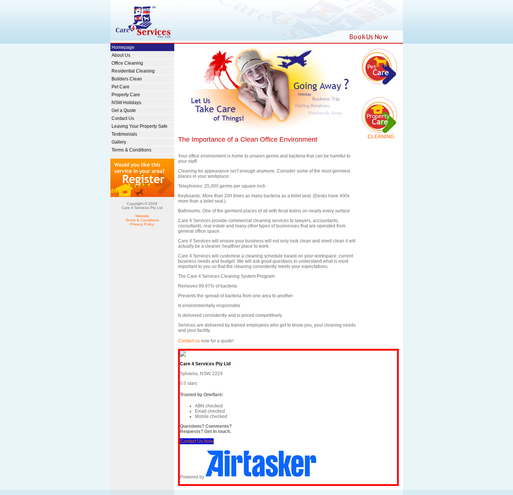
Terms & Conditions (131, 150)
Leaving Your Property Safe (139, 126)
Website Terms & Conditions (142, 218)
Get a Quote (124, 110)
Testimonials (124, 134)
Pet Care (121, 86)
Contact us (189, 341)
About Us (121, 55)
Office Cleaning (127, 63)
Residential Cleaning (133, 71)
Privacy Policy (142, 224)
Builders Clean (127, 79)
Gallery (119, 142)
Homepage (123, 47)
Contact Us (123, 118)
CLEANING (381, 136)
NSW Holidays (126, 102)
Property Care (126, 94)
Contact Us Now (196, 441)
